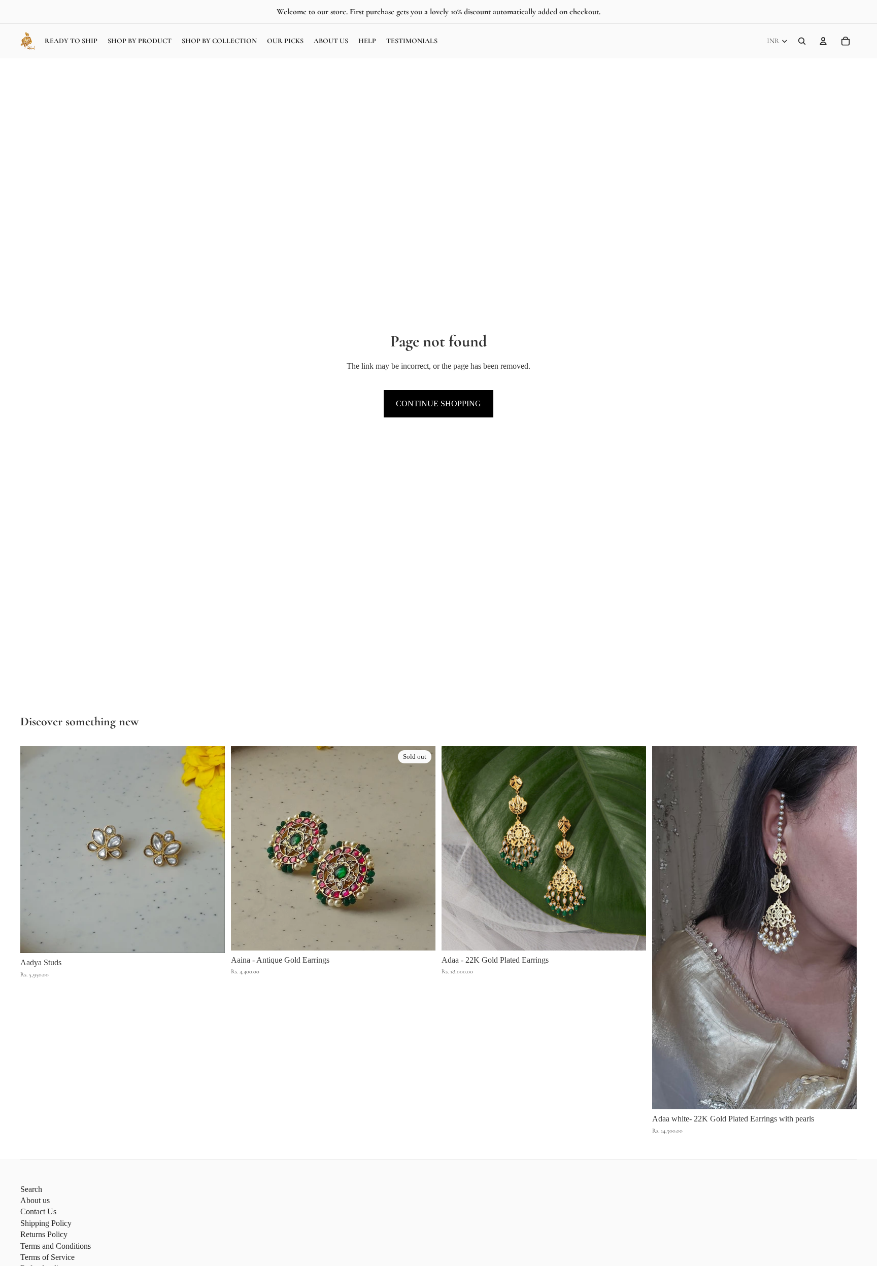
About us (35, 1200)
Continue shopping (438, 403)
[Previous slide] (35, 850)
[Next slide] (209, 850)
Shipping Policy (46, 1223)
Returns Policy (44, 1234)
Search (31, 1189)
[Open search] (802, 41)
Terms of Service (47, 1257)
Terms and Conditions (55, 1246)
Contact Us (38, 1211)
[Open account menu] (823, 41)
